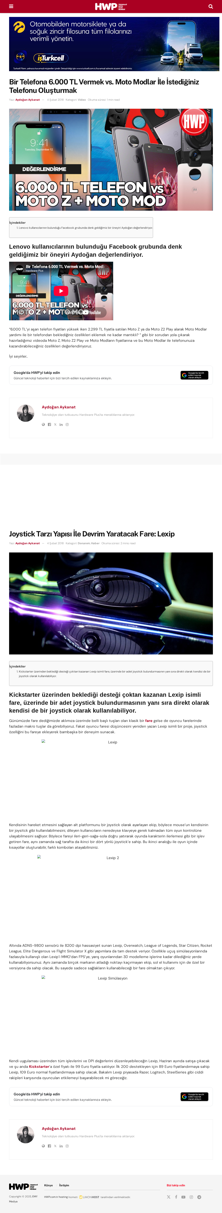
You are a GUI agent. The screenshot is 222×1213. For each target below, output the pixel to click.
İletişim (64, 1185)
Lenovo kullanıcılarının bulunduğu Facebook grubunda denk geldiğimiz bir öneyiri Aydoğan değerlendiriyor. (86, 228)
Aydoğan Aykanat (27, 100)
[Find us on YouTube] (183, 1197)
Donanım (84, 543)
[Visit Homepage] (111, 6)
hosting (63, 1197)
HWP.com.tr (51, 1197)
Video (82, 100)
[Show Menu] (11, 6)
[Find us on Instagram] (191, 1197)
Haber (95, 543)
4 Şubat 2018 (55, 100)
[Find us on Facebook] (176, 1197)
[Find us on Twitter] (169, 1197)
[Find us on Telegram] (199, 1197)
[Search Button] (211, 6)
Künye (48, 1185)
